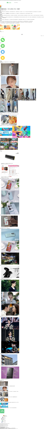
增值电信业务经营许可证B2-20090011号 (4, 426)
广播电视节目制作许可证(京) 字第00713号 (4, 424)
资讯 (1, 0)
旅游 (8, 0)
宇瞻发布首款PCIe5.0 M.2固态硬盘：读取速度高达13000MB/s (7, 163)
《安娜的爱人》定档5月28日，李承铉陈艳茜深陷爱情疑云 (5, 279)
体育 (4, 0)
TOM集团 (1, 427)
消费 (17, 0)
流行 (2, 0)
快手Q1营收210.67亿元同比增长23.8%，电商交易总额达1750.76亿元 (7, 365)
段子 (16, 0)
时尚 (6, 0)
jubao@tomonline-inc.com (15, 428)
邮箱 (11, 0)
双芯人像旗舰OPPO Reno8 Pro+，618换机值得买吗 (5, 228)
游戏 (7, 0)
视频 (13, 0)
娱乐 (3, 0)
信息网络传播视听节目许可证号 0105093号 (4, 425)
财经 (14, 0)
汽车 (18, 0)
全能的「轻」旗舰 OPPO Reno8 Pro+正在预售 (4, 178)
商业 (12, 0)
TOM (0, 114)
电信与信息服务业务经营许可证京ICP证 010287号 (4, 423)
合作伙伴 (4, 427)
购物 (19, 0)
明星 (5, 0)
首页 (0, 0)
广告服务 (6, 427)
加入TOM (8, 427)
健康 (15, 0)
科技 (20, 0)
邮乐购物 (3, 427)
